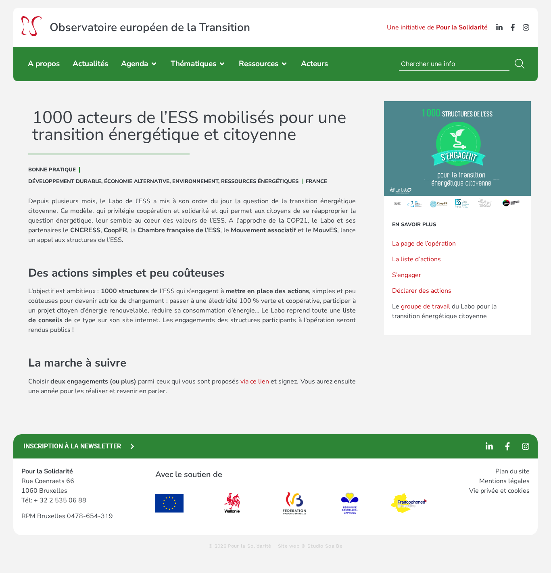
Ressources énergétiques (259, 181)
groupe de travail (425, 306)
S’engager (406, 275)
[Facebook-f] (512, 27)
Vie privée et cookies (499, 490)
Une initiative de (437, 27)
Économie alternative (136, 181)
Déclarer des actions (421, 290)
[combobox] (454, 64)
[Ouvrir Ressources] (284, 64)
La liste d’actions (416, 259)
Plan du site (512, 471)
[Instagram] (526, 27)
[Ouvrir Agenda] (154, 64)
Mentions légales (504, 481)
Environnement (195, 181)
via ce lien (254, 381)
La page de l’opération (424, 243)
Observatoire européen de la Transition (150, 27)
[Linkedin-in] (499, 27)
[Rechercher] (521, 64)
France (316, 181)
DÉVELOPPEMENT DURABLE (64, 181)
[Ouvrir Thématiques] (222, 64)
